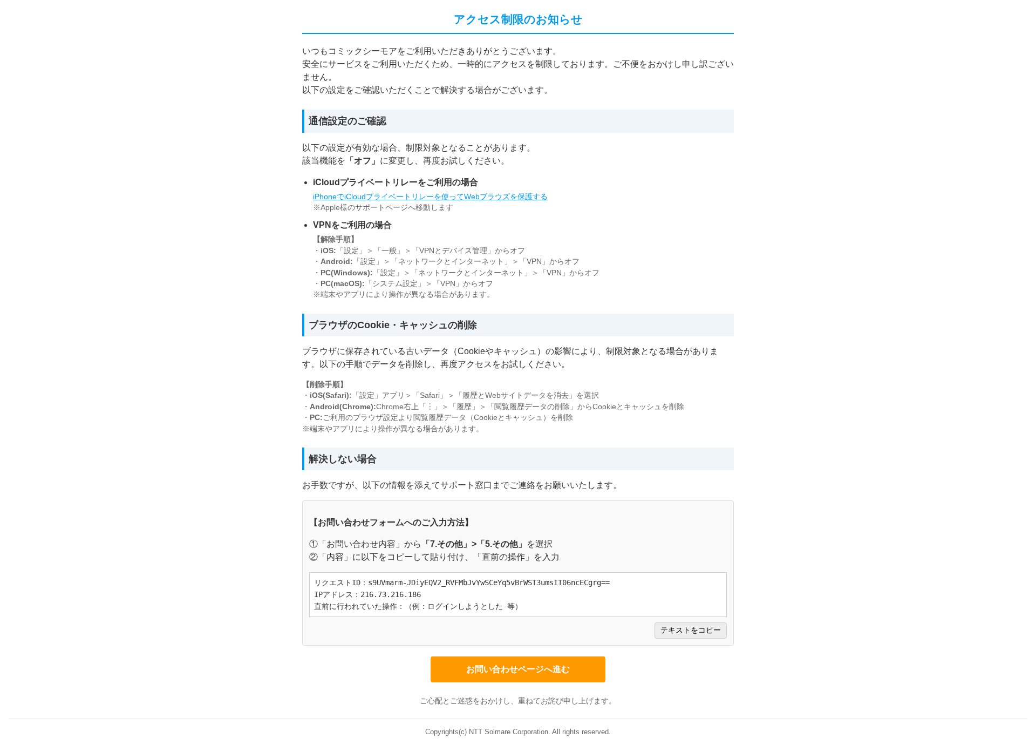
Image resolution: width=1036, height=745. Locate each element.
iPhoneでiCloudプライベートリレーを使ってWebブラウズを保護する (430, 197)
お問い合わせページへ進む (518, 669)
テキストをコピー (690, 630)
